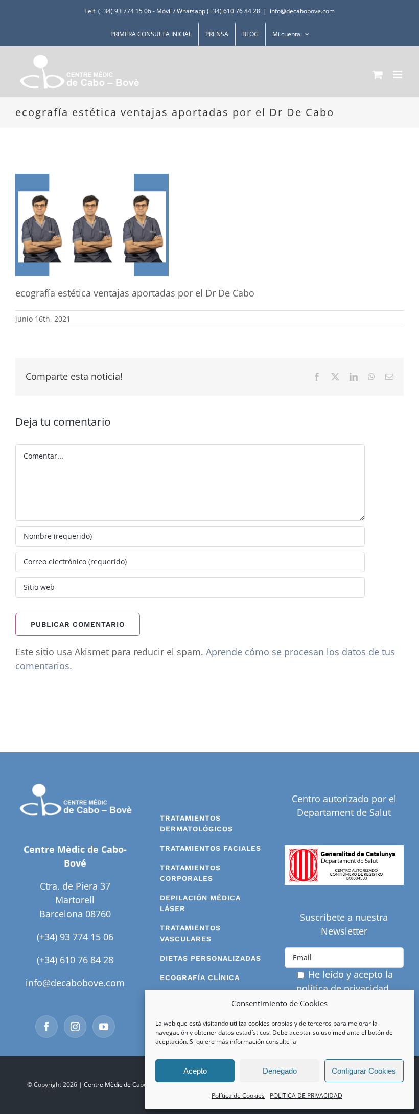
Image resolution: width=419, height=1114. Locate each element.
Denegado (280, 1070)
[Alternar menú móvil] (398, 74)
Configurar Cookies (364, 1070)
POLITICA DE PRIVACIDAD (306, 1095)
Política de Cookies (238, 1095)
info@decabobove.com (302, 11)
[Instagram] (75, 1026)
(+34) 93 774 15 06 (75, 936)
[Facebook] (46, 1026)
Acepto (195, 1070)
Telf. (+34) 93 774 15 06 (117, 11)
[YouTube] (103, 1026)
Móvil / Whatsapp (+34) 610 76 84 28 (208, 11)
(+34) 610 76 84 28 (75, 959)
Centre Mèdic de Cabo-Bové (124, 1084)
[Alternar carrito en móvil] (378, 74)
